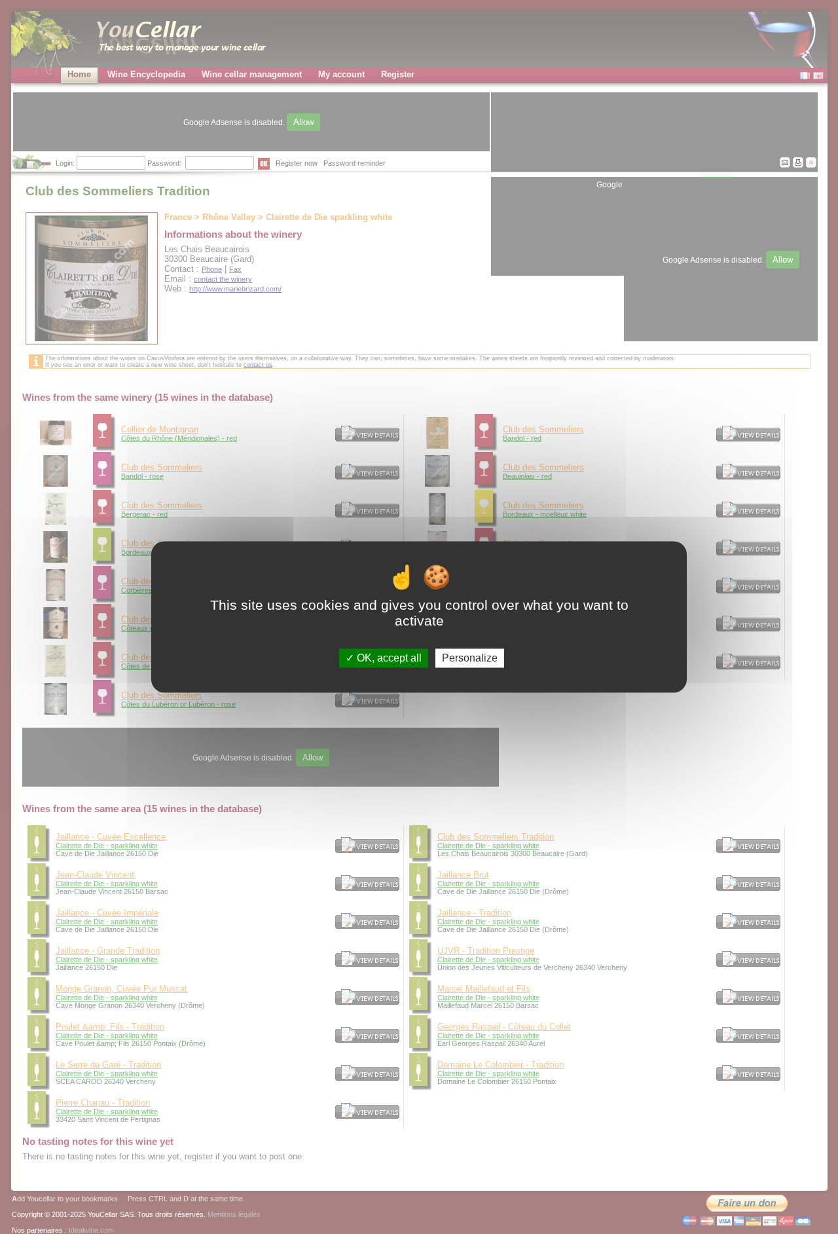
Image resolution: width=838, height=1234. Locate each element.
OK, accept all (388, 658)
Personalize (470, 658)
